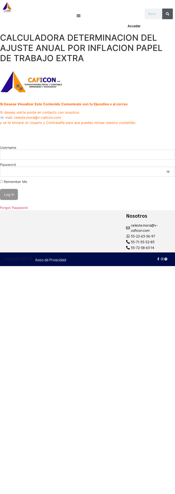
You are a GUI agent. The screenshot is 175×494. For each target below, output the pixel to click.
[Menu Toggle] (78, 15)
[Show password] (168, 172)
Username (8, 147)
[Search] (167, 14)
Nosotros (136, 215)
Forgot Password (14, 208)
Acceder (134, 26)
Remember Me (15, 181)
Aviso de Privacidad (50, 260)
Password (8, 164)
